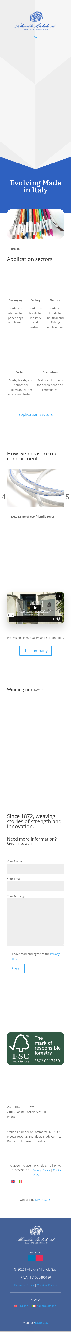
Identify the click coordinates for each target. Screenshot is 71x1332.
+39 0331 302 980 (27, 1116)
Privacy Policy (41, 1170)
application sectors (35, 414)
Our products (35, 165)
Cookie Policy (47, 1285)
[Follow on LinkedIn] (31, 1158)
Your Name (14, 861)
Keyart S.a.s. (43, 1199)
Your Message (16, 896)
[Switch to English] (13, 1181)
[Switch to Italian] (20, 1181)
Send (16, 968)
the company (36, 650)
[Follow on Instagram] (39, 1158)
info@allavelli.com (19, 1121)
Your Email (14, 879)
